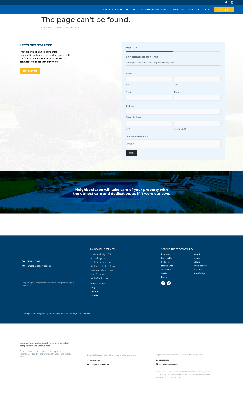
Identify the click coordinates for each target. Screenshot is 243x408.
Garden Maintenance (99, 278)
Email (128, 92)
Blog (207, 9)
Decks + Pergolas (97, 258)
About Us (178, 9)
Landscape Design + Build (101, 254)
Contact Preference (137, 136)
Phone (177, 92)
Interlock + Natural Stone (100, 262)
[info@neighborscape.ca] (23, 265)
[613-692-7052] (23, 261)
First (128, 84)
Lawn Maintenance (98, 274)
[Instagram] (231, 2)
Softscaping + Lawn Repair (101, 270)
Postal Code (180, 128)
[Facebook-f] (226, 2)
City (128, 128)
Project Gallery (97, 283)
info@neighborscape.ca (39, 265)
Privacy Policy (75, 313)
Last (176, 84)
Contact (94, 295)
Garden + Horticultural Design (102, 266)
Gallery (194, 9)
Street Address (133, 117)
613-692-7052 (33, 261)
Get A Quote (224, 9)
